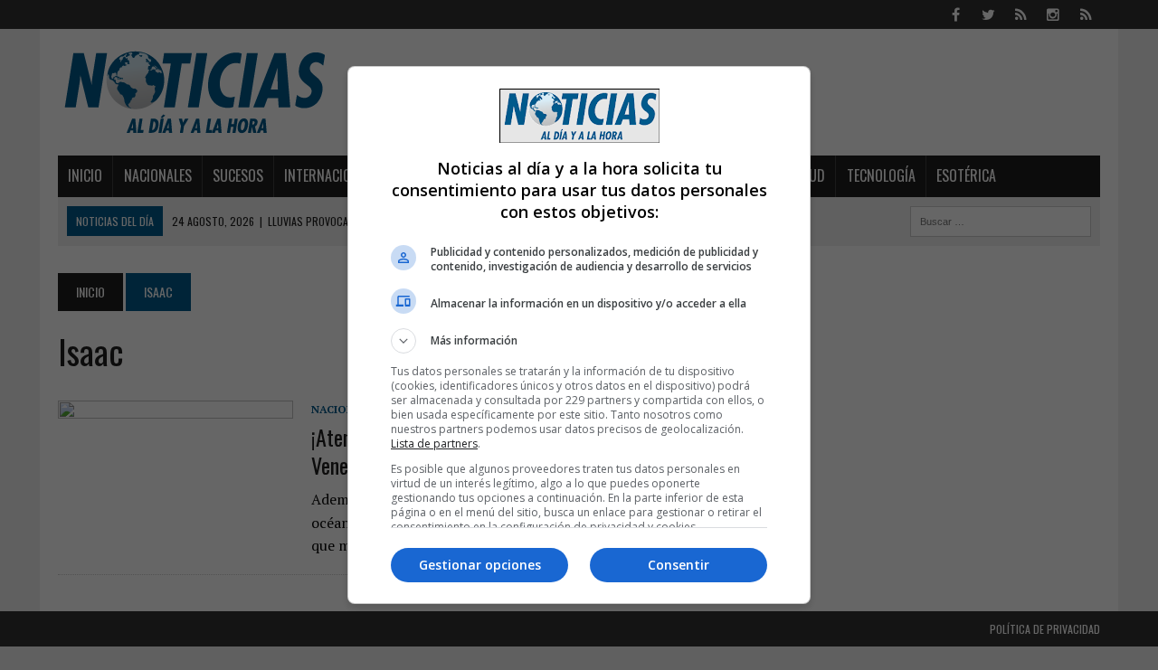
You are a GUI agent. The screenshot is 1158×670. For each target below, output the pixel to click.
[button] (579, 341)
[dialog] (579, 335)
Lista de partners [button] (434, 443)
